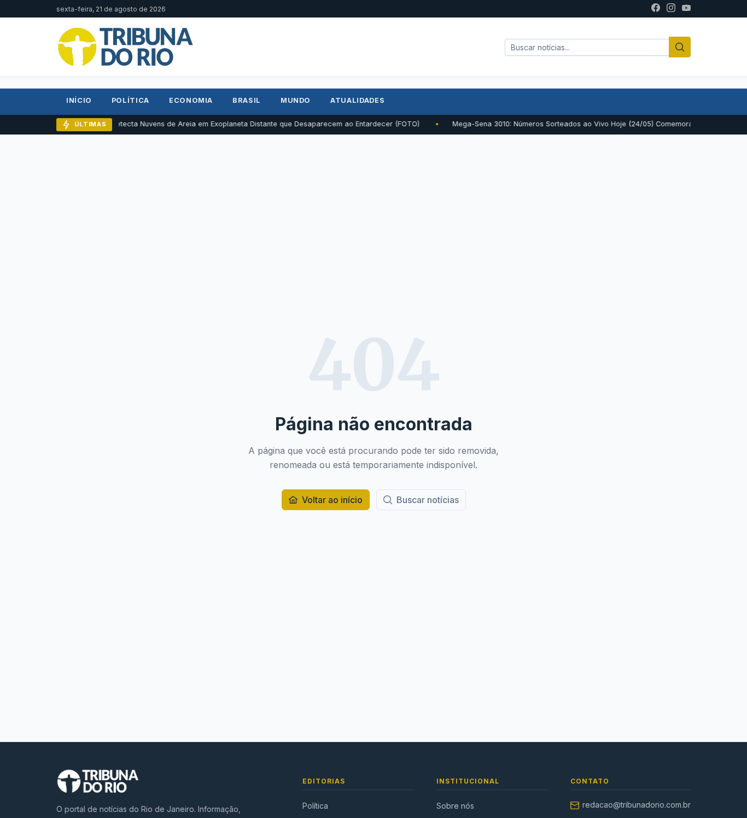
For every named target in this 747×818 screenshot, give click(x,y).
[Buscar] (680, 47)
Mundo (296, 100)
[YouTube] (686, 8)
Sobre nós (455, 805)
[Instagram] (671, 8)
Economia (191, 100)
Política (130, 100)
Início (79, 100)
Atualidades (357, 100)
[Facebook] (655, 8)
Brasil (246, 100)
